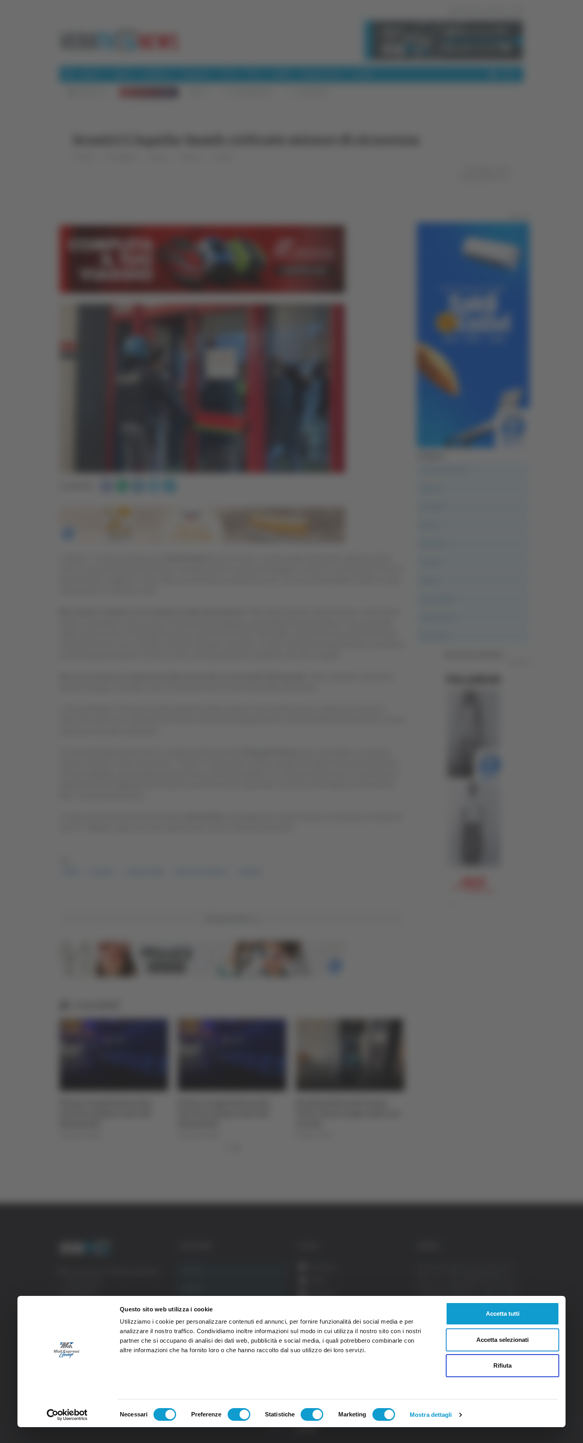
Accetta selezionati (502, 1339)
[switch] (239, 1414)
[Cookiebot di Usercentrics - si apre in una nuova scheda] (67, 1415)
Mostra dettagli (431, 1414)
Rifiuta (502, 1365)
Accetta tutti (503, 1313)
